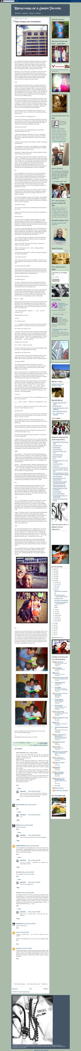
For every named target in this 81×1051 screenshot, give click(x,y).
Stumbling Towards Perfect (61, 677)
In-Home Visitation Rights (60, 759)
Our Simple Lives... (59, 757)
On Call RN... (58, 747)
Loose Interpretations (58, 454)
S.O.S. (54, 458)
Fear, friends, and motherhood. (61, 600)
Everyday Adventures (60, 682)
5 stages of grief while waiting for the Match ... (61, 730)
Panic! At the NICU (57, 449)
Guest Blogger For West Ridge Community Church (61, 713)
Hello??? (57, 743)
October (57, 617)
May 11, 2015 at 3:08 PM (28, 892)
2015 (54, 580)
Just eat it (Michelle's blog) (61, 717)
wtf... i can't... (57, 719)
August (56, 613)
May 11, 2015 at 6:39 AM (31, 752)
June (56, 609)
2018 (54, 627)
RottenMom (57, 767)
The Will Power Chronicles (61, 790)
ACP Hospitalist (58, 705)
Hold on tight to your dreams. (61, 591)
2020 (54, 630)
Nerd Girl (57, 722)
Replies (19, 788)
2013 (54, 576)
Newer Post (15, 988)
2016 (54, 623)
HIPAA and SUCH (57, 406)
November (57, 619)
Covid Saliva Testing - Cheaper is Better (59, 701)
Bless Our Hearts (59, 662)
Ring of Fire (57, 768)
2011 (54, 573)
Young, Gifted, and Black (59, 493)
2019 (54, 628)
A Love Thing (56, 466)
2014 (54, 578)
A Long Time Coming (58, 464)
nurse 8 (18, 948)
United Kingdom (58, 683)
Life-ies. (56, 607)
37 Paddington (58, 668)
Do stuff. (60, 317)
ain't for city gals (20, 804)
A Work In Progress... (60, 762)
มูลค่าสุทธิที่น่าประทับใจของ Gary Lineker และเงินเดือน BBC (61, 689)
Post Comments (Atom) (24, 991)
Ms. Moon (18, 825)
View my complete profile (59, 141)
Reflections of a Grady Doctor (38, 8)
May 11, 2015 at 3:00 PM (28, 872)
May (56, 589)
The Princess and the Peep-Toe (60, 467)
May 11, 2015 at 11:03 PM (34, 911)
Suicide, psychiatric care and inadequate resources (61, 707)
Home (30, 988)
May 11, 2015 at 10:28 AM (33, 845)
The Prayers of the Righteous (61, 723)
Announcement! (58, 696)
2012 (54, 574)
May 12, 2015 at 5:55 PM (23, 932)
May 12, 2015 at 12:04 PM (29, 923)
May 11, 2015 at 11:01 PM (34, 791)
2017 (54, 625)
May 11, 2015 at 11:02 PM (34, 860)
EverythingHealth (59, 699)
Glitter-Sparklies (56, 447)
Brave (56, 754)
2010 (54, 571)
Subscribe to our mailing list (59, 273)
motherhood (36, 745)
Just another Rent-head (60, 669)
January (57, 582)
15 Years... (57, 763)
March (56, 586)
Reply (17, 785)
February (57, 584)
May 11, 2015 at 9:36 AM (27, 825)
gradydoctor (23, 791)
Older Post (46, 988)
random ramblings (43, 745)
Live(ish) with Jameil (60, 742)
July (56, 611)
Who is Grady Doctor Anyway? (60, 411)
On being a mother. (58, 598)
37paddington (19, 923)
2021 (54, 632)
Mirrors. (56, 605)
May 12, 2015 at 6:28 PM (26, 948)
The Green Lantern (57, 445)
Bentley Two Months (59, 748)
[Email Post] (38, 743)
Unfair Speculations (57, 476)
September (57, 615)
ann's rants (57, 785)
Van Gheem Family (59, 711)
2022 (54, 634)
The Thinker (57, 774)
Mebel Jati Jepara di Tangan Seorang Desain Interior (61, 738)
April (56, 587)
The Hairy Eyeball (57, 491)
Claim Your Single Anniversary (61, 679)
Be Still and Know (59, 788)
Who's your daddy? (57, 456)
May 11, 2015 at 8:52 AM (30, 804)
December (57, 621)
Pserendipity (58, 687)
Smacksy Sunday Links (60, 674)
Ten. (55, 593)
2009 (54, 569)
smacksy (57, 673)
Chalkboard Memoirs (21, 845)
